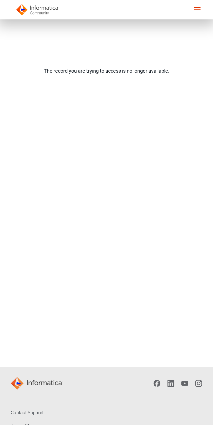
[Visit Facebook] (157, 383)
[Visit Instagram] (198, 383)
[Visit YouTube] (184, 383)
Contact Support (27, 412)
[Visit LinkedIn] (170, 383)
